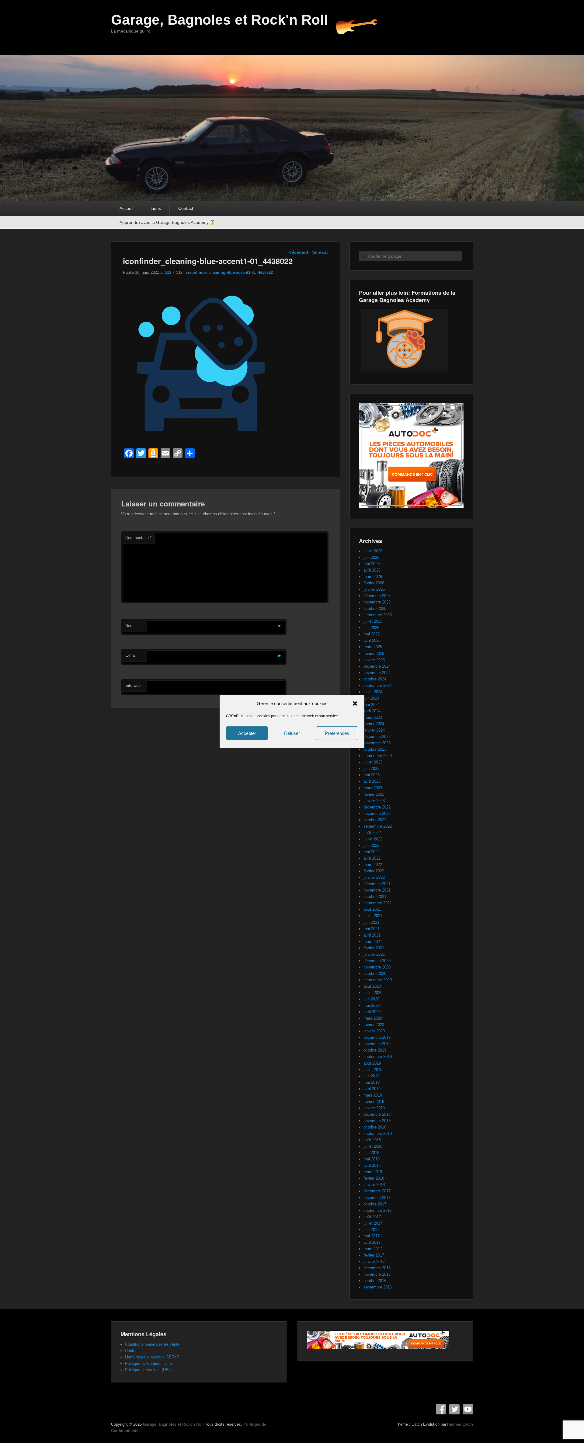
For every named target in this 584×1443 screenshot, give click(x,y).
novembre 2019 (377, 1043)
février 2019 (373, 1101)
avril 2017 (372, 1242)
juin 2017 (371, 1229)
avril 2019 (372, 1089)
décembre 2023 (377, 736)
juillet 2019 (372, 1069)
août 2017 (372, 1217)
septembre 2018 (377, 1133)
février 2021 (373, 948)
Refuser (292, 733)
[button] (355, 704)
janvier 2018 (374, 1184)
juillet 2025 (372, 621)
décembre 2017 (377, 1191)
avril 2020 (372, 1012)
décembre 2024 (377, 666)
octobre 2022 (374, 820)
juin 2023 (371, 768)
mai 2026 (371, 564)
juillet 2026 (372, 551)
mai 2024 (371, 704)
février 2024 (373, 724)
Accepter (247, 733)
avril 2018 (372, 1165)
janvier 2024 (374, 730)
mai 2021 (371, 929)
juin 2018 (371, 1152)
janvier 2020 (374, 1031)
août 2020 (372, 986)
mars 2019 (372, 1095)
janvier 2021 (374, 954)
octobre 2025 (374, 608)
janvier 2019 (374, 1108)
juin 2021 (371, 922)
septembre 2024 (377, 685)
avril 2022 (372, 858)
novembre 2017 (377, 1197)
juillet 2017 (372, 1223)
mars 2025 (372, 647)
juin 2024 (371, 698)
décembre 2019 (377, 1037)
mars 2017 (372, 1249)
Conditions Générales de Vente (152, 1344)
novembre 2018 (377, 1120)
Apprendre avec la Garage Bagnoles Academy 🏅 (167, 222)
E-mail (131, 655)
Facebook (441, 1409)
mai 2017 (371, 1236)
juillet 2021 (372, 915)
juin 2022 (371, 845)
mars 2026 (372, 576)
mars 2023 (372, 788)
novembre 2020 (377, 967)
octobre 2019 (374, 1050)
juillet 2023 (372, 762)
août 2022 (372, 832)
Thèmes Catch (459, 1424)
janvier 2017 (374, 1261)
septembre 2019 (377, 1056)
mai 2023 (371, 775)
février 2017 (373, 1255)
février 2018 (373, 1178)
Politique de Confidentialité (148, 1363)
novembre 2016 (377, 1274)
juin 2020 (371, 999)
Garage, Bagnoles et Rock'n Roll (219, 20)
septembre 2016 (377, 1287)
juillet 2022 (372, 839)
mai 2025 (371, 634)
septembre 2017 (377, 1210)
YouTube (468, 1409)
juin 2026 (371, 557)
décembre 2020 (377, 960)
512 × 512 (173, 272)
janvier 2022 (374, 877)
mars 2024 (372, 717)
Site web (133, 685)
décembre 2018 (377, 1114)
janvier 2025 (374, 660)
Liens (156, 208)
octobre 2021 (374, 896)
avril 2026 (372, 570)
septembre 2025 (377, 615)
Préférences (337, 733)
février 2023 (373, 794)
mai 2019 (371, 1082)
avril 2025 (372, 640)
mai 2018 (371, 1159)
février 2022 (373, 871)
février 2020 (373, 1024)
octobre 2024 (374, 679)
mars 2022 (372, 864)
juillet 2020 (372, 992)
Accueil (126, 208)
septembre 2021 (377, 903)
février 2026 (373, 583)
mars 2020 (372, 1018)
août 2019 (372, 1063)
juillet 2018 (372, 1146)
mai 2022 (371, 852)
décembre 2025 (377, 595)
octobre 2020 (374, 973)
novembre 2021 (377, 890)
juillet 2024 (372, 692)
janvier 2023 (374, 800)
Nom (129, 625)
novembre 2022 (377, 813)
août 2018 (372, 1140)
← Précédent (295, 252)
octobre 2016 (374, 1280)
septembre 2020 (377, 980)
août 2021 (372, 909)
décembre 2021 (377, 883)
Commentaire (138, 537)
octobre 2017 (374, 1204)
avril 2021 (372, 935)
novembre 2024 (377, 672)
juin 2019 (371, 1076)
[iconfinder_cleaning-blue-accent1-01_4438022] (201, 439)
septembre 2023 (377, 755)
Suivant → (322, 252)
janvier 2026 (374, 589)
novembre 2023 (377, 743)
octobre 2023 (374, 749)
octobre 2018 (374, 1127)
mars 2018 (372, 1172)
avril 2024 (372, 711)
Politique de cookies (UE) (147, 1370)
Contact (185, 208)
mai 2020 (371, 1005)
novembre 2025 (377, 602)
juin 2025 (371, 627)
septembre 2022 (377, 826)
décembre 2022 (377, 807)
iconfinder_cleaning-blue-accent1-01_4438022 (230, 272)
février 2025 (373, 653)
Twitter (454, 1409)
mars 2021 (372, 941)
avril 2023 (372, 781)
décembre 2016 (377, 1268)
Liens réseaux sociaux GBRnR (152, 1357)
